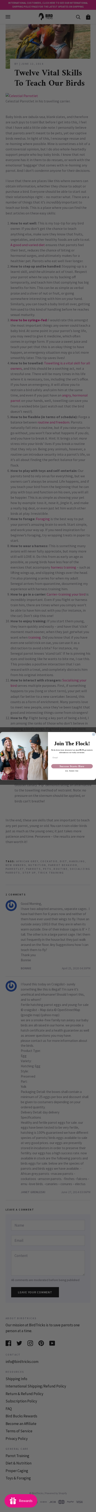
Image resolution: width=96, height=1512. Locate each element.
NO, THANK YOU (71, 771)
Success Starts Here (72, 766)
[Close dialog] (93, 734)
